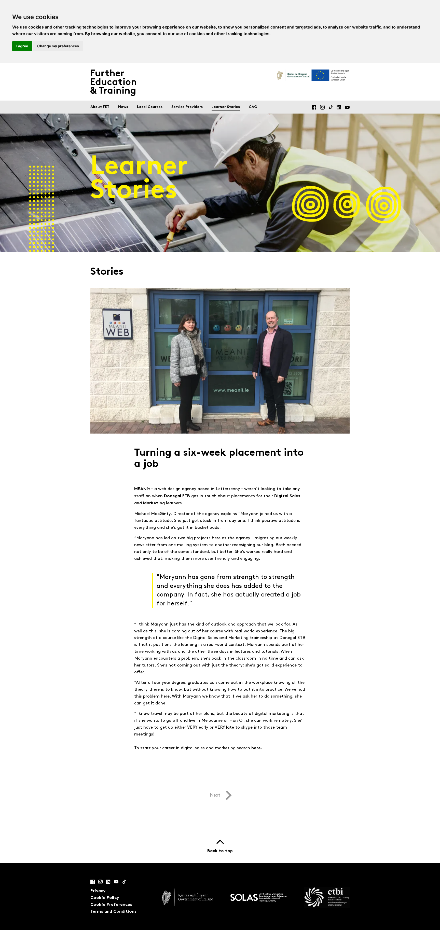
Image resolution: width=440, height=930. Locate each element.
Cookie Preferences (111, 905)
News (123, 107)
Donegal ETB (177, 496)
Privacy (98, 891)
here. (256, 748)
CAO (253, 107)
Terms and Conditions (113, 912)
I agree (22, 46)
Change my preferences (58, 46)
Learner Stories (226, 107)
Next (215, 795)
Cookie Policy (104, 898)
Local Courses (149, 107)
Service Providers (187, 107)
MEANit (142, 489)
